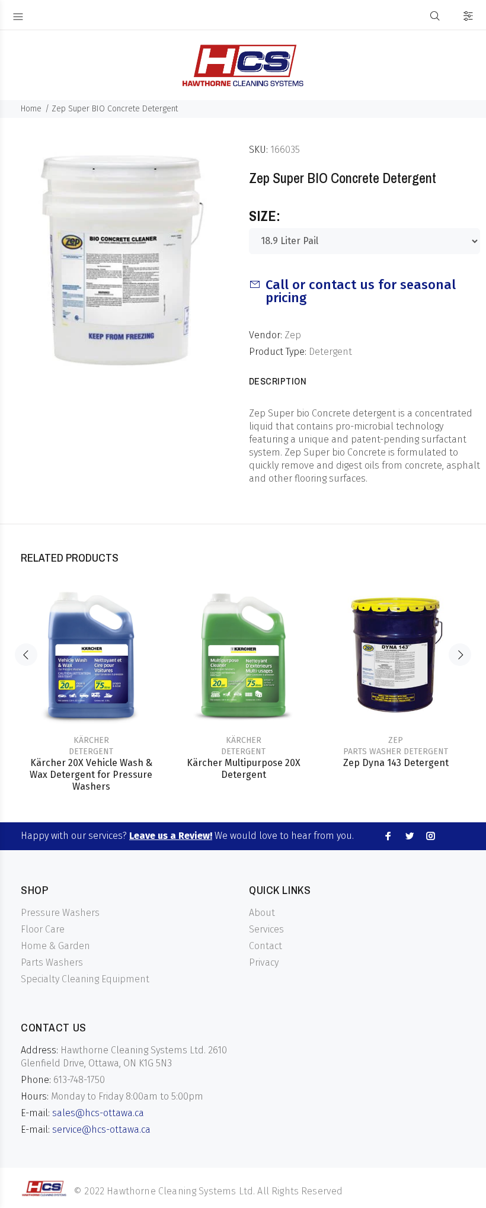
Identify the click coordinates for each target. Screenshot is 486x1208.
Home (31, 109)
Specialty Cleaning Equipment (85, 979)
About (262, 912)
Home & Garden (55, 945)
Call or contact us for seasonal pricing (361, 291)
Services (266, 929)
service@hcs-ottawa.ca (101, 1129)
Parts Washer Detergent (395, 751)
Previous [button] (26, 654)
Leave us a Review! (170, 835)
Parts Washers (52, 962)
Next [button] (460, 654)
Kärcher (91, 740)
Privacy (264, 962)
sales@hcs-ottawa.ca (98, 1113)
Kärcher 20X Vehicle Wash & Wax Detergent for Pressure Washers (91, 774)
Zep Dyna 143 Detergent (396, 762)
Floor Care (43, 929)
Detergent (330, 351)
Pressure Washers (60, 912)
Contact (265, 945)
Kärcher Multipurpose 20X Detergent (243, 768)
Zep (292, 335)
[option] (91, 677)
